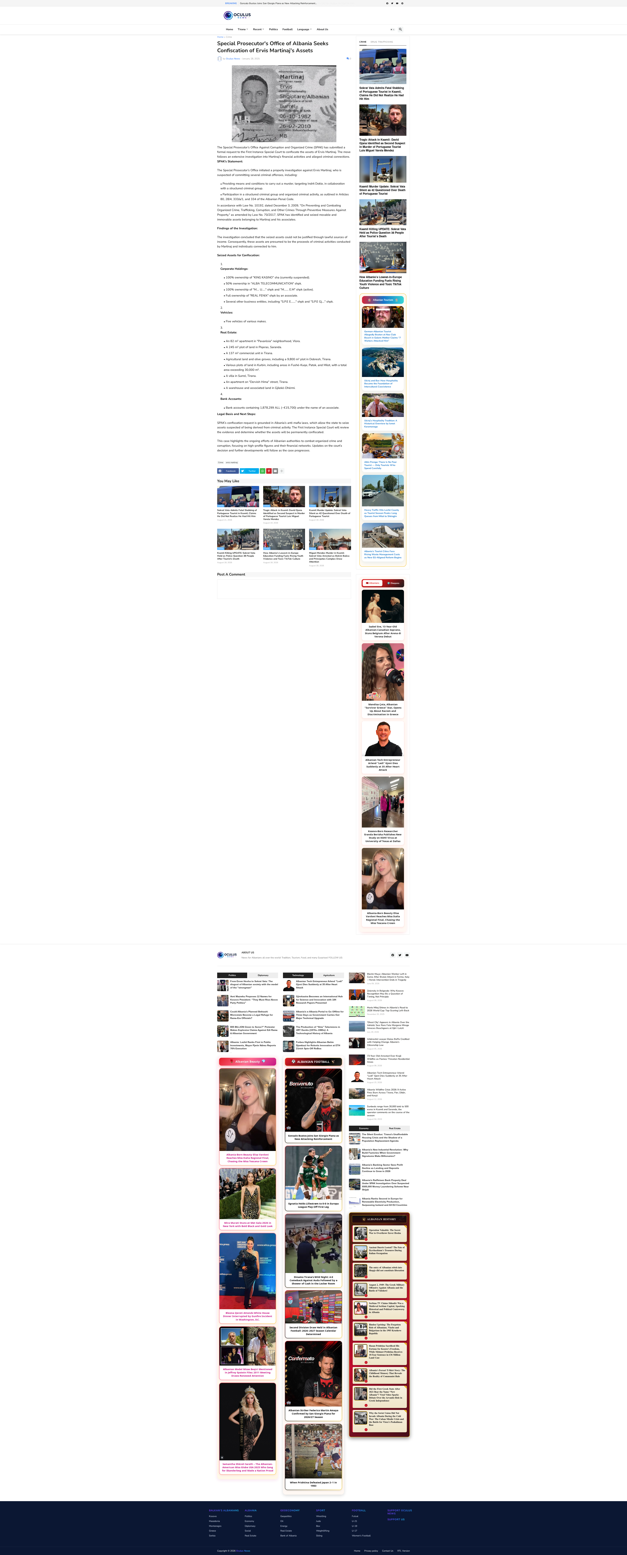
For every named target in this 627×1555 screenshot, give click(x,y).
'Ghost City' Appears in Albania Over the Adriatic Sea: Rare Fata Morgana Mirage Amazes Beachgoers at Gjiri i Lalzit (388, 1025)
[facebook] (387, 3)
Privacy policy (371, 1550)
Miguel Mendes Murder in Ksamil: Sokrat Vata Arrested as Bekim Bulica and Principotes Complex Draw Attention (329, 557)
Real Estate (395, 1128)
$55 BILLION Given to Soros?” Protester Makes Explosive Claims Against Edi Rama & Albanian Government (253, 1030)
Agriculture (329, 975)
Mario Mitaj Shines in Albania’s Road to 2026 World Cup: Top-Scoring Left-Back (388, 1009)
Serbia (212, 1535)
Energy (283, 1526)
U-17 (354, 1530)
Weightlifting (322, 1530)
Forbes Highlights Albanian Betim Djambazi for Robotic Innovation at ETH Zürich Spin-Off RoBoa (318, 1045)
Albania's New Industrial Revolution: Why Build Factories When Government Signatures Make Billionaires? (385, 1152)
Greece (212, 1530)
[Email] (275, 471)
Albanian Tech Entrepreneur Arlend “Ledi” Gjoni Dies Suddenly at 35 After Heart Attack (319, 984)
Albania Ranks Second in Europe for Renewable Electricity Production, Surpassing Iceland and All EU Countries (384, 1201)
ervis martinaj (232, 462)
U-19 (354, 1526)
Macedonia (214, 1521)
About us (322, 29)
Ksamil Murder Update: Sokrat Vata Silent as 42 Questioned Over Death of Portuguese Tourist (329, 513)
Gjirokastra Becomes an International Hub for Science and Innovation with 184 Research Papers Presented (319, 999)
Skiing (319, 1535)
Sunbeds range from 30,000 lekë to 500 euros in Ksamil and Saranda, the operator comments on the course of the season (388, 1111)
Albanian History (379, 1219)
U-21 (354, 1521)
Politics (273, 29)
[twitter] (392, 3)
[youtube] (397, 3)
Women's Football (361, 1535)
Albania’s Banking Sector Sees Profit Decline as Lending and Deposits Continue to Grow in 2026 (382, 1168)
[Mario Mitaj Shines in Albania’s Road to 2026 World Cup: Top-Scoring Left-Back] (357, 1011)
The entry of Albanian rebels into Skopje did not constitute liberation (386, 1269)
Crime (229, 37)
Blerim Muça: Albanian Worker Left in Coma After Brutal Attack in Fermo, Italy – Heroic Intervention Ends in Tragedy (388, 977)
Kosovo (213, 1516)
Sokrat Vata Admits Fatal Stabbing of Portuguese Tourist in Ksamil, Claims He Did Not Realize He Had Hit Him (237, 513)
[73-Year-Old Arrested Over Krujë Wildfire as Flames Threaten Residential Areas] (357, 1060)
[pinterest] (402, 3)
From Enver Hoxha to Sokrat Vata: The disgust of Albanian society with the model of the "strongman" (254, 984)
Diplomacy (263, 975)
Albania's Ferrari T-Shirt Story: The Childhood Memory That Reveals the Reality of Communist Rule (387, 1373)
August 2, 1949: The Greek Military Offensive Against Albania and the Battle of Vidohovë (386, 1287)
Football (287, 29)
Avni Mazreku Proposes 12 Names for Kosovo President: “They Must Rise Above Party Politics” (254, 999)
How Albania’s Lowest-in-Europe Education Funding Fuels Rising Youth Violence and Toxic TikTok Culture (283, 556)
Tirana (242, 29)
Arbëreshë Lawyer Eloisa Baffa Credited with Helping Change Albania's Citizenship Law (388, 1042)
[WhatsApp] (262, 471)
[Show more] (281, 471)
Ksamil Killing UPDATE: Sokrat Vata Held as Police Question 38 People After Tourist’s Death (236, 556)
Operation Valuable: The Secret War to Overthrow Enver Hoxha (385, 1232)
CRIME (363, 41)
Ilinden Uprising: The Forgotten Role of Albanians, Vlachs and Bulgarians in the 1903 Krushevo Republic (385, 1329)
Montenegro (215, 1526)
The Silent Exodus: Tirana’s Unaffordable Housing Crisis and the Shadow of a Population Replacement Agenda (385, 1137)
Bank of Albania (288, 1535)
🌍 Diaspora (393, 583)
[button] (392, 29)
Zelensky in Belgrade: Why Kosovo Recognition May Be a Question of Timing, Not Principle (385, 993)
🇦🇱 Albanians (372, 583)
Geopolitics (286, 1516)
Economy (364, 1128)
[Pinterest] (269, 471)
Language (303, 29)
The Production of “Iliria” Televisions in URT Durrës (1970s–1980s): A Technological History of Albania (318, 1030)
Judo (318, 1521)
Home (229, 29)
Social (248, 1530)
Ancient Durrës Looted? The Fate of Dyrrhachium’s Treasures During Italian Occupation (387, 1250)
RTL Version (403, 1550)
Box (318, 1526)
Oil (281, 1521)
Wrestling (321, 1516)
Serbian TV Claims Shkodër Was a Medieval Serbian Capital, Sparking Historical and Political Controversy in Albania (387, 1308)
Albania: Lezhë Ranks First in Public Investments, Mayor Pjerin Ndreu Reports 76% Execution (253, 1045)
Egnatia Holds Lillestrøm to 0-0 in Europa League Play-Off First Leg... (275, 3)
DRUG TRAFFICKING (382, 41)
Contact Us (387, 1550)
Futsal (355, 1516)
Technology (298, 975)
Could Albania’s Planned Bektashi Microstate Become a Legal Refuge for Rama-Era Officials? (251, 1014)
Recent (257, 29)
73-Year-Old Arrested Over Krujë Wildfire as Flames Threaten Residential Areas (388, 1059)
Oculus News (243, 1550)
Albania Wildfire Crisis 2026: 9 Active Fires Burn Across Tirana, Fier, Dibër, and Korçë (386, 1092)
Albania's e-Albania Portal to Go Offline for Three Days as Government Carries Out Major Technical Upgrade (320, 1014)
